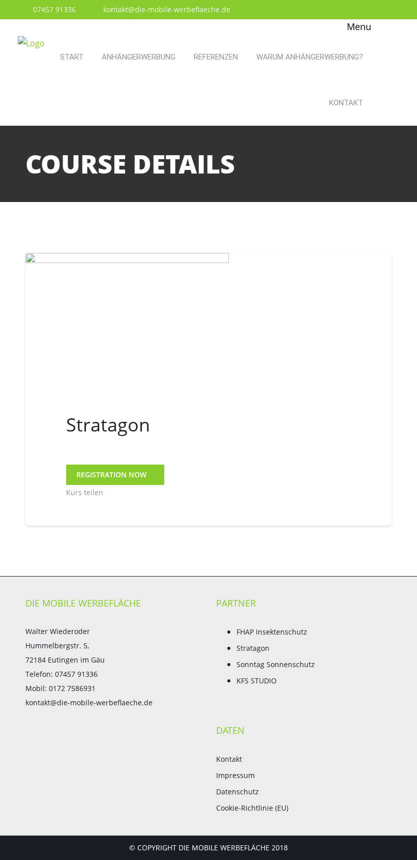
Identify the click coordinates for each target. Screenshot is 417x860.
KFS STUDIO (256, 680)
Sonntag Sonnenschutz (275, 664)
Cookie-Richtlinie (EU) (252, 808)
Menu (357, 26)
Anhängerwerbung (138, 57)
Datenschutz (237, 791)
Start (71, 57)
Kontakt (346, 102)
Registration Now (112, 474)
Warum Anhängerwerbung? (309, 57)
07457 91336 (53, 9)
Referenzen (216, 57)
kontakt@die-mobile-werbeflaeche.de (165, 9)
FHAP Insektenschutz (271, 632)
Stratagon (253, 648)
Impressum (235, 775)
